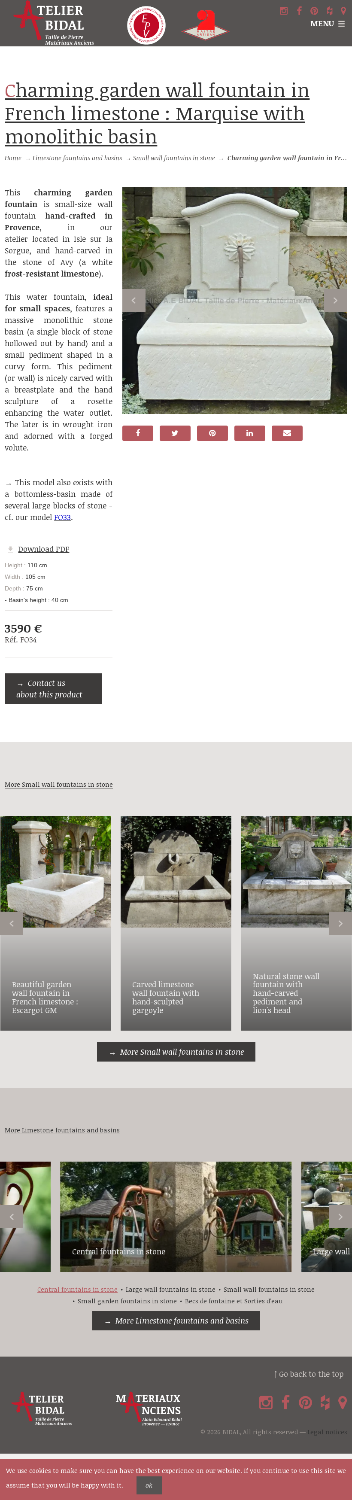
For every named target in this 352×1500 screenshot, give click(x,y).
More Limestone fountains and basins (182, 1320)
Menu (322, 23)
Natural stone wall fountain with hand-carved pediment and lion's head (286, 993)
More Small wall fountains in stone (182, 1052)
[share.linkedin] (249, 433)
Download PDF (43, 549)
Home (13, 158)
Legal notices (327, 1432)
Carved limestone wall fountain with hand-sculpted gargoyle (165, 997)
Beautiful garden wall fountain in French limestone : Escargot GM (45, 997)
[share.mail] (287, 433)
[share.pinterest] (212, 433)
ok (149, 1485)
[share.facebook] (137, 433)
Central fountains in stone (118, 1251)
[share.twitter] (175, 433)
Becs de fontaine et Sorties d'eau (233, 1301)
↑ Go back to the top (308, 1374)
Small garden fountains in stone (127, 1301)
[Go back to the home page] (58, 23)
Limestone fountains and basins (77, 158)
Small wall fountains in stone (174, 158)
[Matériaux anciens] (166, 1408)
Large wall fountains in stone (170, 1289)
